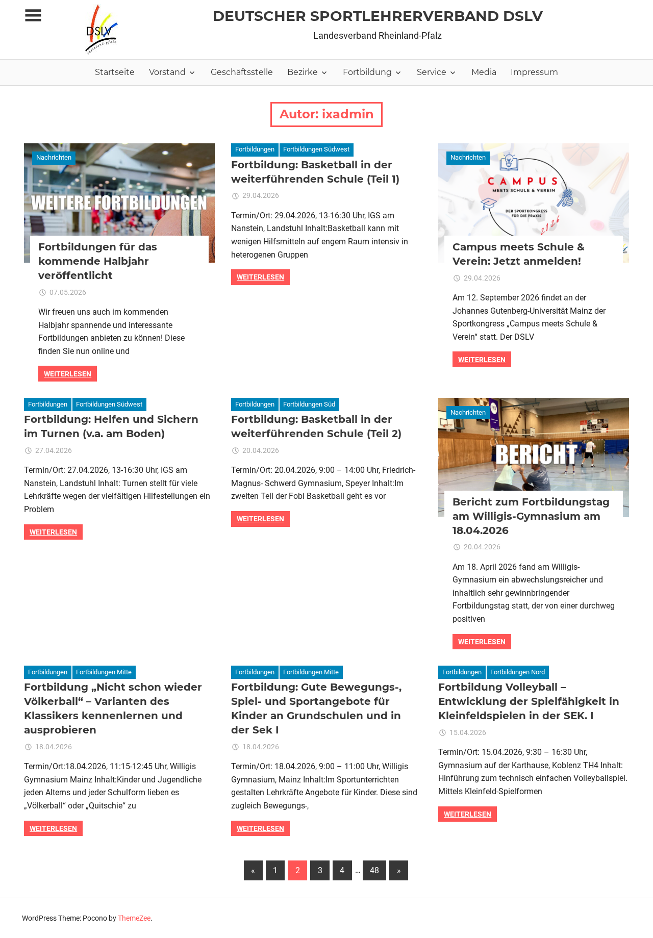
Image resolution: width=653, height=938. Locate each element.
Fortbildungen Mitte (104, 672)
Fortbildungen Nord (517, 672)
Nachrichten (53, 157)
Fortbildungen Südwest (316, 149)
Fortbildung (367, 72)
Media (483, 72)
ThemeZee (134, 918)
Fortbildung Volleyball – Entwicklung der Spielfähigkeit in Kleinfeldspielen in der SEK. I (528, 701)
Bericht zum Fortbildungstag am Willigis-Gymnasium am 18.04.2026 (531, 516)
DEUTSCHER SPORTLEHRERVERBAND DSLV (378, 15)
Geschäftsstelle (242, 72)
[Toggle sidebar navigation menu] (33, 15)
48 (374, 870)
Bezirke (302, 72)
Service (431, 72)
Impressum (534, 72)
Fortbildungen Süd (309, 404)
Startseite (115, 72)
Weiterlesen (67, 374)
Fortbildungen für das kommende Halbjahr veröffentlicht (97, 261)
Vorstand (167, 72)
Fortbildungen (254, 149)
